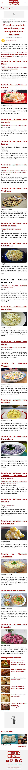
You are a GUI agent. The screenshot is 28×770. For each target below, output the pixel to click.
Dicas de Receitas (11, 19)
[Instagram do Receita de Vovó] (11, 762)
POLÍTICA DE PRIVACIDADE (14, 768)
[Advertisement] (14, 14)
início (2, 19)
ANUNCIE (7, 765)
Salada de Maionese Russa (13, 590)
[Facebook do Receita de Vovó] (16, 762)
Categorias (9, 8)
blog (6, 19)
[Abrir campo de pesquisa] (26, 3)
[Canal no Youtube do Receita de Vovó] (7, 762)
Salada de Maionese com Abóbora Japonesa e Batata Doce (14, 476)
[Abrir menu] (2, 3)
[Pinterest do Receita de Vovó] (20, 762)
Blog (2, 8)
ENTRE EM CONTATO (17, 765)
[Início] (14, 2)
